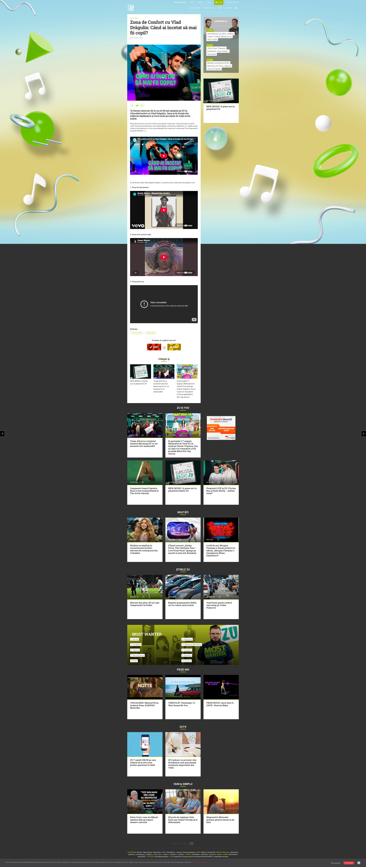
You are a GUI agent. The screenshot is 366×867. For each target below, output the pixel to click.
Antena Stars (157, 852)
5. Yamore (135, 650)
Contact (209, 2)
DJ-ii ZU (191, 2)
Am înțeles (349, 863)
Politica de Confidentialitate (199, 862)
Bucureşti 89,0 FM (233, 2)
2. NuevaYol (187, 639)
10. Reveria (186, 661)
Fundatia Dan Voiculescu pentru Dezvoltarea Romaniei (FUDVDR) (192, 856)
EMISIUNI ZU (208, 8)
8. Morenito (186, 655)
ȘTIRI (219, 8)
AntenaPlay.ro (171, 852)
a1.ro (227, 852)
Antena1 (139, 852)
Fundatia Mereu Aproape (220, 856)
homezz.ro (212, 854)
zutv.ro (156, 854)
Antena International (189, 852)
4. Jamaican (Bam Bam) (191, 644)
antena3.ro (173, 854)
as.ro (160, 854)
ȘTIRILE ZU (183, 569)
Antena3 (179, 852)
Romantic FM (211, 852)
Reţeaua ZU (200, 2)
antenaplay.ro (196, 854)
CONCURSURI (194, 8)
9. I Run (134, 661)
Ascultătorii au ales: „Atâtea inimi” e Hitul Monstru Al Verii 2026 (220, 36)
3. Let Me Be (135, 644)
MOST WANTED (147, 634)
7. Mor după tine (137, 655)
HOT (155, 347)
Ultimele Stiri (234, 852)
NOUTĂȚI (183, 512)
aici (145, 131)
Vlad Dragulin (150, 333)
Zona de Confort (137, 333)
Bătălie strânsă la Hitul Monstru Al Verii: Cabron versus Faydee (219, 65)
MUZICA (228, 8)
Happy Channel (147, 852)
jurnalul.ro (181, 854)
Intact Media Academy (161, 856)
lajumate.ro (204, 854)
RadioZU (203, 852)
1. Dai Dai (134, 639)
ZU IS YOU (134, 18)
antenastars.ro (140, 854)
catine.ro (166, 854)
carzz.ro (219, 854)
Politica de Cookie (335, 863)
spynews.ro (131, 854)
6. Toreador (186, 650)
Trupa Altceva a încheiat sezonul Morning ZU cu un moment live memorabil (161, 386)
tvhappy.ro (149, 854)
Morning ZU (221, 21)
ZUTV (163, 852)
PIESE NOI (183, 669)
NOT (175, 347)
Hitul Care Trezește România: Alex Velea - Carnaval (218, 51)
